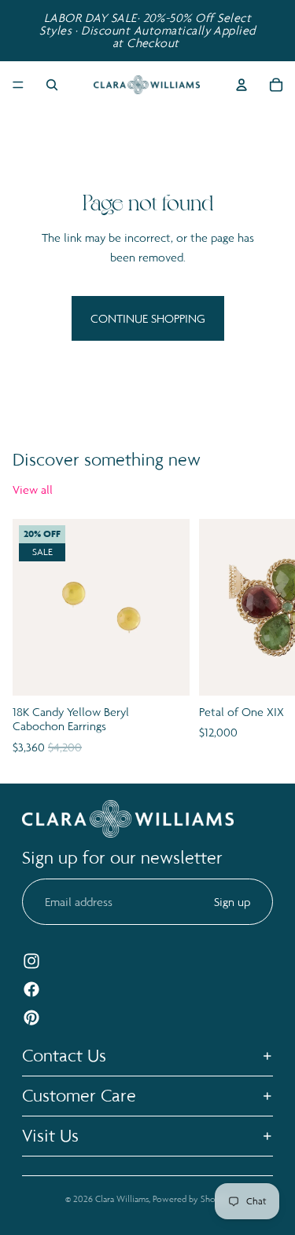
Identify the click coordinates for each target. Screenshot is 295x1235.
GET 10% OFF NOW (77, 677)
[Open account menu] (241, 85)
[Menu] (18, 85)
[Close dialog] (279, 534)
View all (33, 489)
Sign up (232, 901)
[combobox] (75, 653)
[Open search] (52, 85)
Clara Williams (122, 1198)
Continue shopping (147, 318)
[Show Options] (131, 653)
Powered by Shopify (191, 1198)
